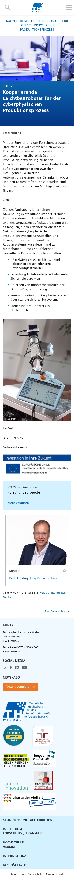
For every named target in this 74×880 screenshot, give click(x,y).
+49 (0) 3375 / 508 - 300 (23, 647)
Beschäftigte (14, 865)
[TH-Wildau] (37, 11)
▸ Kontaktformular (13, 652)
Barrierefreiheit (54, 874)
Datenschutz (35, 874)
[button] (7, 7)
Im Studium (12, 829)
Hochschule (13, 842)
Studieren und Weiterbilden (27, 819)
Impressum (17, 874)
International (15, 855)
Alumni (9, 846)
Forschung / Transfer (22, 833)
